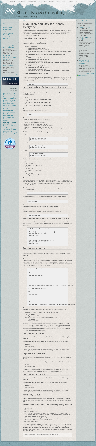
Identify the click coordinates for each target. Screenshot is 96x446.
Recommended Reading (9, 126)
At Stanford (70, 1)
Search (40, 1)
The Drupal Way (7, 127)
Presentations (32, 1)
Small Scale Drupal (8, 65)
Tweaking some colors (9, 135)
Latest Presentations (10, 43)
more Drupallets (90, 73)
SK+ (7, 1)
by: (4, 49)
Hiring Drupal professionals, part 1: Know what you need (9, 110)
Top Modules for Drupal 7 (10, 133)
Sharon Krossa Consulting (41, 12)
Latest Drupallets (83, 21)
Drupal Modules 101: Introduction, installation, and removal (10, 105)
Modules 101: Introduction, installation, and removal (10, 57)
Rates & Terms (61, 1)
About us (12, 1)
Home (24, 20)
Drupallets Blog (22, 1)
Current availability (49, 1)
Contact (78, 1)
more (17, 74)
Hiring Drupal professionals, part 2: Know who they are (9, 115)
